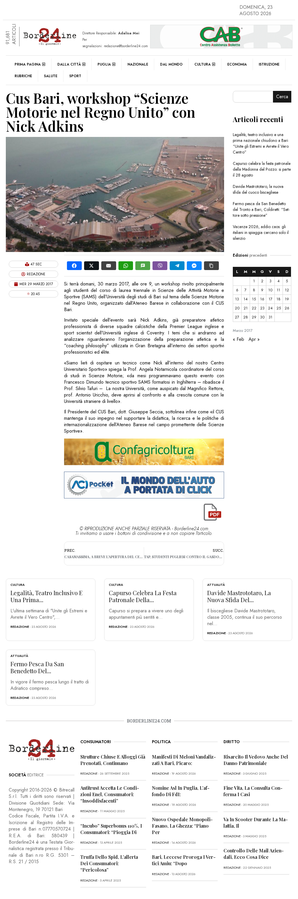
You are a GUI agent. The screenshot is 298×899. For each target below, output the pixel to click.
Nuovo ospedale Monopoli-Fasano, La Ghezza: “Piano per (182, 825)
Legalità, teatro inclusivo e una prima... (46, 596)
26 (287, 308)
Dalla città (69, 64)
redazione (19, 626)
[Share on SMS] (142, 265)
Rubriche (23, 76)
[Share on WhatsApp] (125, 265)
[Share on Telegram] (177, 265)
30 (262, 317)
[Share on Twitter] (91, 265)
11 (278, 290)
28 (245, 317)
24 (270, 308)
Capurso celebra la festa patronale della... (143, 596)
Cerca (282, 96)
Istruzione (269, 64)
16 (262, 299)
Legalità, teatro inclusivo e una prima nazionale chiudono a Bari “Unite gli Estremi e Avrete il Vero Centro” (261, 143)
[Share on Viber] (159, 265)
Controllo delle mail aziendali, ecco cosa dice (254, 853)
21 (246, 308)
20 (237, 308)
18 (278, 299)
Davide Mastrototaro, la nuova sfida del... (239, 596)
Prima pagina (28, 64)
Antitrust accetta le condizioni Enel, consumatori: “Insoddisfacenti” (109, 794)
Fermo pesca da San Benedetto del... (37, 667)
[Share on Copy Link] (211, 265)
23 (262, 308)
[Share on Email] (108, 265)
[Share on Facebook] (74, 265)
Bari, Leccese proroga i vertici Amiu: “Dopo (184, 860)
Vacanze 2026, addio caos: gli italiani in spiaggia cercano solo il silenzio (261, 232)
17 (270, 299)
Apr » (254, 339)
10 (270, 290)
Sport (75, 76)
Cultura (202, 64)
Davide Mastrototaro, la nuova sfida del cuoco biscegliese (258, 189)
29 (254, 317)
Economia (237, 64)
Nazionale (137, 64)
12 (287, 290)
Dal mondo (171, 64)
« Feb (238, 339)
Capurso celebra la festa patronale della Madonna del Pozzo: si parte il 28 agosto (262, 169)
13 (237, 299)
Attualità (216, 584)
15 (254, 299)
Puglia (104, 64)
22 (254, 308)
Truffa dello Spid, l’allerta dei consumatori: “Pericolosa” (109, 863)
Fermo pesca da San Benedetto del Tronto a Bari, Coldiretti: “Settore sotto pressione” (261, 209)
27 (237, 317)
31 (270, 317)
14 (246, 299)
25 (278, 308)
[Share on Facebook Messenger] (194, 265)
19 (287, 299)
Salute (50, 76)
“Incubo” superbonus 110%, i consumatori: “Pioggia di (111, 829)
